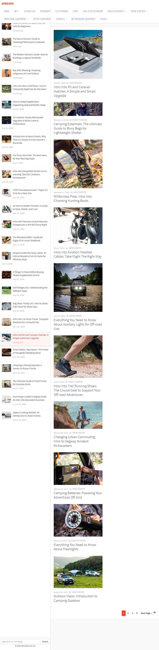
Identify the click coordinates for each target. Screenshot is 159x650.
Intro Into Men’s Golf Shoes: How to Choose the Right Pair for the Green (29, 90)
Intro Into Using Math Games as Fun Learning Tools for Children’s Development (24, 176)
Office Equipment (42, 19)
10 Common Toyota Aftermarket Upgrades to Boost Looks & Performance (22, 123)
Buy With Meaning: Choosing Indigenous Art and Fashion (27, 74)
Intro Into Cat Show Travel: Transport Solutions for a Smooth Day (30, 323)
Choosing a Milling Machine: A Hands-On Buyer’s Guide (27, 369)
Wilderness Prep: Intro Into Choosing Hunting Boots (73, 198)
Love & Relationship (93, 11)
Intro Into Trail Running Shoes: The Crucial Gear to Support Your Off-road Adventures (77, 390)
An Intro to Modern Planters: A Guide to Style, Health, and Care (30, 209)
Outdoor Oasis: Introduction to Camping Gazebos (75, 598)
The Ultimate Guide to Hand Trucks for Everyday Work (29, 385)
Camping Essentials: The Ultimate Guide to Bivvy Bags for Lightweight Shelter (78, 128)
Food (75, 11)
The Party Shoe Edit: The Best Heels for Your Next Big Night (30, 159)
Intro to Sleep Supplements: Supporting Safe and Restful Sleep (29, 105)
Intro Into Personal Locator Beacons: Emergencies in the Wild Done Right (30, 225)
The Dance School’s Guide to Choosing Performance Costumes (29, 42)
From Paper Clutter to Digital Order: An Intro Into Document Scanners (30, 400)
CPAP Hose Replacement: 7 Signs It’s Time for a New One (30, 194)
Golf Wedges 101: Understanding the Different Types (30, 291)
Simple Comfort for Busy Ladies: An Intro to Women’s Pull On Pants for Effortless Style (24, 258)
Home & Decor (138, 11)
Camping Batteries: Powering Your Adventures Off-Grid (78, 495)
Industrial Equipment (15, 19)
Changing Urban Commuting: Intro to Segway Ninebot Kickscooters (75, 441)
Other (103, 19)
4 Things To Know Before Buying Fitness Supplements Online (28, 276)
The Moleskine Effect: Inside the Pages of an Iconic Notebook (28, 241)
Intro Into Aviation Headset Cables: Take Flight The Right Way (78, 254)
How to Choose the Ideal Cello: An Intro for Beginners (29, 27)
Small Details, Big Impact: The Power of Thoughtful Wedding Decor (30, 353)
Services (60, 19)
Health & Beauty (116, 11)
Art (16, 11)
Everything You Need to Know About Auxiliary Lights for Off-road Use (78, 324)
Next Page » (146, 613)
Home (6, 11)
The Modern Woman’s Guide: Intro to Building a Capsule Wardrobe (30, 58)
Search (45, 641)
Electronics (61, 11)
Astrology (30, 11)
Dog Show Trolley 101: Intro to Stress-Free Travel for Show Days (30, 307)
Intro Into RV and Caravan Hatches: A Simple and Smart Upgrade (30, 339)
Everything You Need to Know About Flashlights (75, 547)
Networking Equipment (83, 19)
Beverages (45, 11)
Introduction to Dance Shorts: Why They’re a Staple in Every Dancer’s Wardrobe (24, 142)
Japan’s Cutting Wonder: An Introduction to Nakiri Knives (27, 416)
